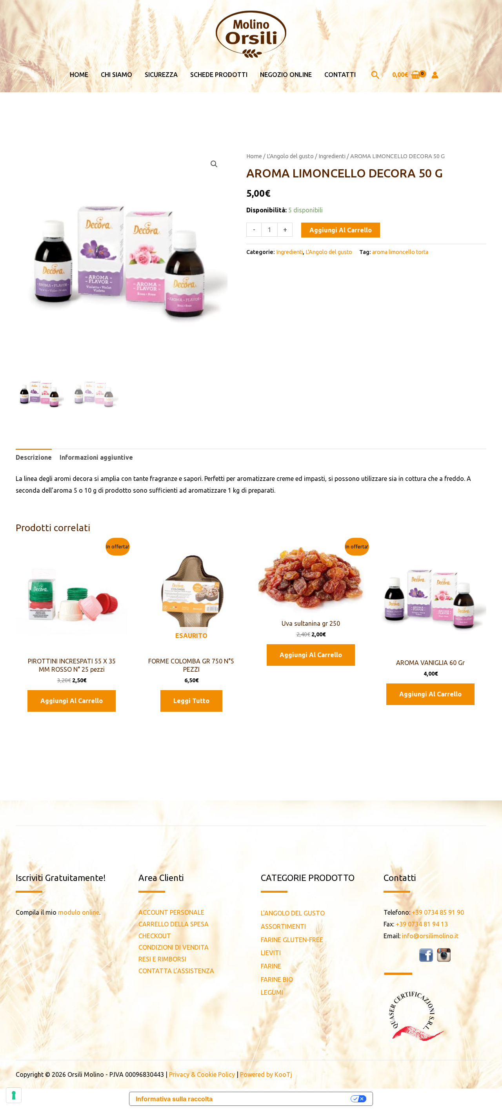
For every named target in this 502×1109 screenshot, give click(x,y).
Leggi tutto (191, 700)
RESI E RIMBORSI (162, 959)
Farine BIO (277, 979)
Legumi (272, 992)
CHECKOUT (154, 935)
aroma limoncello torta (400, 252)
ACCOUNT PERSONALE (171, 912)
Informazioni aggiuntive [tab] (96, 457)
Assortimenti (283, 926)
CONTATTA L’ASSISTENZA (176, 970)
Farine (271, 966)
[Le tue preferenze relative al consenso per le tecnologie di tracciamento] (13, 1095)
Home (254, 156)
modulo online (78, 912)
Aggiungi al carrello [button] (71, 700)
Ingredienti (332, 156)
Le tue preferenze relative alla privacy (286, 1099)
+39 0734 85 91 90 (438, 912)
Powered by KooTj (266, 1074)
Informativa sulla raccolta (174, 1099)
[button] (375, 74)
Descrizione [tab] (34, 457)
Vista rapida (71, 645)
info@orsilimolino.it (430, 935)
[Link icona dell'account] (434, 75)
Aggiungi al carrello (340, 230)
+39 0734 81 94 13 (422, 924)
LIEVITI (271, 952)
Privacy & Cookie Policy (202, 1074)
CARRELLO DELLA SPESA (173, 924)
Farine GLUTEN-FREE (292, 939)
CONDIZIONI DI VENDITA (173, 947)
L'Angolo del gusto (290, 156)
